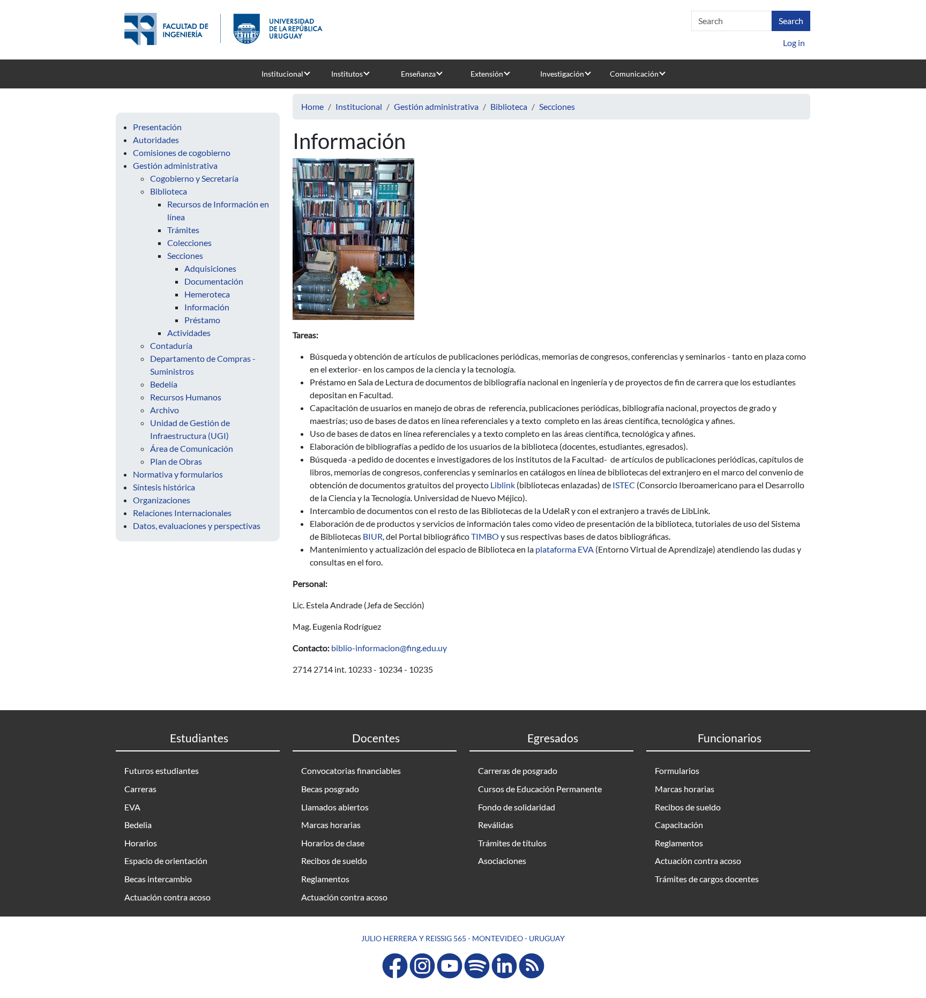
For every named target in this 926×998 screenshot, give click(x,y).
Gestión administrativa (175, 165)
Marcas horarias (331, 825)
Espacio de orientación (165, 860)
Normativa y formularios (178, 474)
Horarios (140, 843)
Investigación (562, 73)
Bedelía (163, 384)
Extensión (487, 73)
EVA (132, 807)
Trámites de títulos (512, 843)
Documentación (213, 281)
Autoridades (156, 140)
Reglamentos (325, 879)
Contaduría (171, 345)
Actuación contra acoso (167, 897)
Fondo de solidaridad (516, 807)
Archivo (164, 410)
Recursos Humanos (185, 397)
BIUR (373, 536)
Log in (794, 43)
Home (312, 106)
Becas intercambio (158, 879)
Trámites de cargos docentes (707, 879)
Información (206, 307)
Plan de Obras (176, 461)
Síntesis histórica (164, 487)
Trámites (183, 230)
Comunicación (634, 73)
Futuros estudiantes (161, 770)
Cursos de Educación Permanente (540, 789)
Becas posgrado (330, 789)
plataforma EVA (565, 549)
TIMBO (485, 536)
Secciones (185, 255)
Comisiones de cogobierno (181, 152)
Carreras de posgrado (517, 770)
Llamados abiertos (335, 807)
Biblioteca (168, 191)
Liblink (503, 485)
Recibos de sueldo (334, 860)
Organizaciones (161, 500)
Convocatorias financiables (351, 770)
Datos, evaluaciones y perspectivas (196, 525)
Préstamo (202, 320)
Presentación (157, 127)
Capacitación (679, 825)
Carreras (140, 789)
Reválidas (495, 825)
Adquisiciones (210, 268)
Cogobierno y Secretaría (194, 178)
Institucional (282, 73)
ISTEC (625, 485)
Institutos (347, 73)
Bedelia (138, 825)
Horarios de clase (332, 843)
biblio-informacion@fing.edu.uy (389, 648)
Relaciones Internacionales (182, 513)
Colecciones (189, 242)
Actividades (189, 332)
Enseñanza (418, 73)
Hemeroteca (207, 294)
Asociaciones (502, 860)
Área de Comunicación (191, 448)
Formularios (677, 770)
